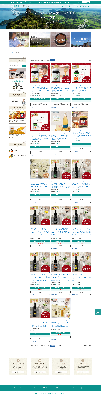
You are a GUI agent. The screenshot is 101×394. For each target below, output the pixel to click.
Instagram (20, 2)
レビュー (65, 6)
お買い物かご (83, 388)
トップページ (17, 388)
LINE (13, 2)
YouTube (29, 2)
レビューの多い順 (59, 60)
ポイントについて (69, 388)
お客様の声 (44, 388)
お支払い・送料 (57, 6)
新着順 (48, 60)
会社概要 (72, 6)
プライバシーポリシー (61, 393)
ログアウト (77, 2)
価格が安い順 (37, 60)
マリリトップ (12, 52)
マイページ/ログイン (69, 2)
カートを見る (86, 2)
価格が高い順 (43, 60)
